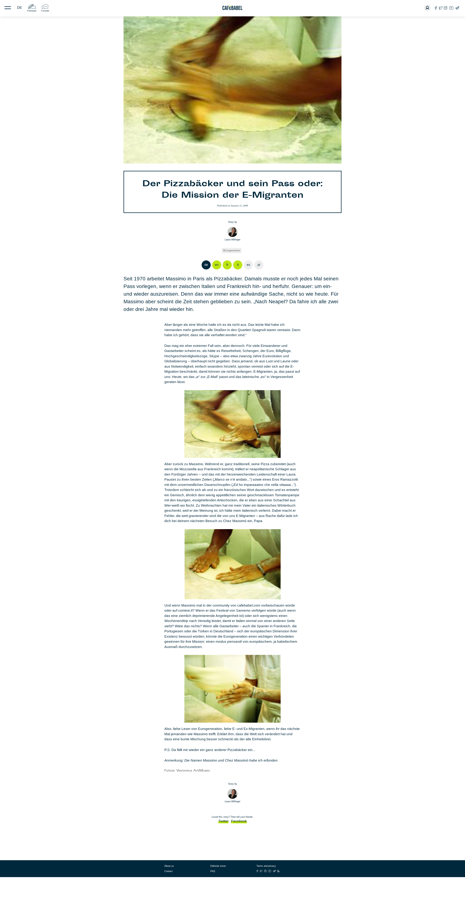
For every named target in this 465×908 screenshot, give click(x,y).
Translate (45, 11)
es (248, 265)
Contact (168, 871)
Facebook (239, 821)
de (19, 7)
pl (259, 265)
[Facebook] (436, 8)
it (238, 265)
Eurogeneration (232, 250)
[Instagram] (445, 8)
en (217, 265)
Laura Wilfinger (232, 239)
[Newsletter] (457, 8)
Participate (32, 11)
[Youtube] (451, 8)
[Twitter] (440, 8)
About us (169, 866)
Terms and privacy (266, 866)
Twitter (223, 821)
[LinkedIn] (278, 871)
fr (227, 265)
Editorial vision (218, 866)
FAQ (212, 871)
